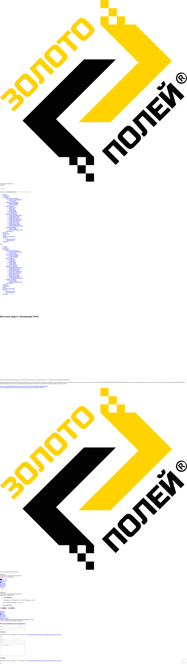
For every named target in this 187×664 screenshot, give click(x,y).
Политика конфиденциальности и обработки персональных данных (17, 619)
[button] (93, 244)
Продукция (6, 197)
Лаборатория (6, 233)
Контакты (5, 241)
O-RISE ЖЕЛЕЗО (13, 212)
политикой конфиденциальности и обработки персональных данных (44, 634)
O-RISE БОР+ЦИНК (14, 218)
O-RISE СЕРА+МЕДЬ (14, 223)
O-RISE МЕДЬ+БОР (14, 222)
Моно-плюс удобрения (11, 214)
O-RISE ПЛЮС (13, 201)
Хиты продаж (9, 231)
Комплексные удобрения (12, 198)
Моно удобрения (10, 206)
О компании (6, 195)
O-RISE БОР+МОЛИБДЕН (15, 215)
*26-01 (13, 192)
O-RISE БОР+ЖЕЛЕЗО (14, 220)
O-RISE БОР (12, 208)
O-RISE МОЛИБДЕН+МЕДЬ (16, 226)
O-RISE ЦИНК (12, 211)
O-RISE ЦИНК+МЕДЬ (14, 224)
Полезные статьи (10, 240)
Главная (5, 194)
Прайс (4, 235)
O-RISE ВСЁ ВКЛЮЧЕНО (15, 199)
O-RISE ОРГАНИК (13, 203)
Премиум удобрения (11, 227)
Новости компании (10, 239)
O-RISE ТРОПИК (13, 205)
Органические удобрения (12, 202)
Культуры (5, 232)
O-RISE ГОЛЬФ (13, 228)
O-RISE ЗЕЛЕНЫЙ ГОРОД (16, 229)
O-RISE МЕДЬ (12, 210)
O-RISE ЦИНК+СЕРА (14, 216)
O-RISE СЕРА (12, 207)
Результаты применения (9, 236)
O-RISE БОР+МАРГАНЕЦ (15, 219)
